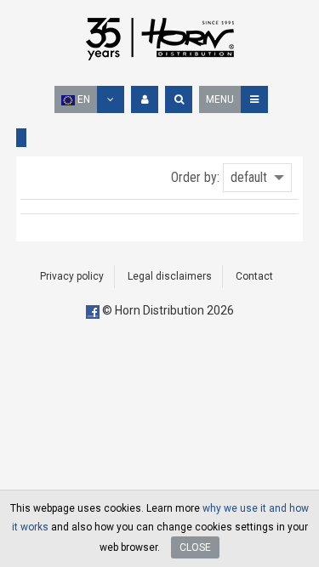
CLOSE (195, 547)
